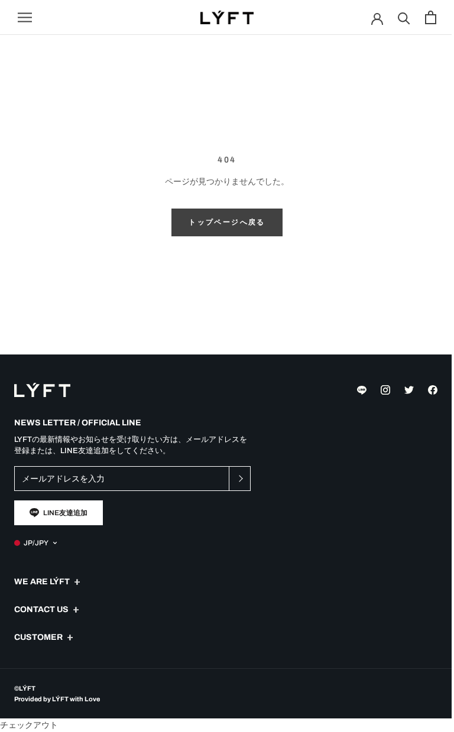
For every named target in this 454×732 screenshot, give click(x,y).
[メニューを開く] (25, 17)
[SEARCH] (404, 17)
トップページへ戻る (227, 222)
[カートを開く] (430, 17)
